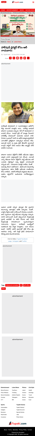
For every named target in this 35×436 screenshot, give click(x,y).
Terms (10, 430)
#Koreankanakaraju (6, 13)
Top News (14, 390)
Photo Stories (19, 417)
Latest (23, 390)
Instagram (16, 241)
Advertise (15, 430)
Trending (14, 392)
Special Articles (20, 412)
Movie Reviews (5, 390)
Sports (3, 404)
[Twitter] (14, 58)
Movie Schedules (5, 395)
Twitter (24, 241)
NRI (13, 399)
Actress (24, 392)
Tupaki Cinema (20, 404)
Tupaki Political (20, 407)
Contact (30, 430)
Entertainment (12, 10)
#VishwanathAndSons (19, 13)
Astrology (31, 392)
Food (30, 399)
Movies (24, 397)
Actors (24, 399)
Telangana (14, 397)
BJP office (27, 285)
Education (31, 397)
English (4, 2)
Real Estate (4, 414)
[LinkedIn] (21, 58)
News (22, 10)
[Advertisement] (17, 82)
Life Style (31, 387)
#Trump (29, 13)
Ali (21, 285)
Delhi (3, 288)
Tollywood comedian (12, 285)
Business (3, 412)
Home (3, 10)
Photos (24, 387)
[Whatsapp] (17, 58)
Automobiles (4, 407)
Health (30, 390)
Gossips (3, 397)
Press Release (4, 392)
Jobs (17, 414)
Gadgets (3, 409)
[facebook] (10, 58)
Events (24, 395)
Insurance (3, 417)
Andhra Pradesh (16, 395)
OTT (2, 399)
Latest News (15, 387)
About (5, 430)
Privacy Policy (23, 430)
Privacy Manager (5, 39)
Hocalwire (21, 432)
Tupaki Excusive (20, 409)
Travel (30, 395)
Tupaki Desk (7, 54)
